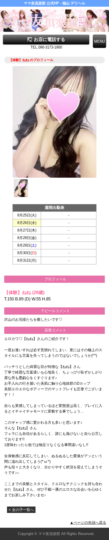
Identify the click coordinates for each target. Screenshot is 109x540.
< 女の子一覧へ (21, 510)
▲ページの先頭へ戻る (88, 522)
